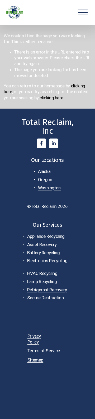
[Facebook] (41, 143)
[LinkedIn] (53, 143)
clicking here (51, 97)
